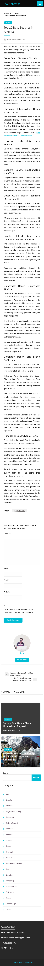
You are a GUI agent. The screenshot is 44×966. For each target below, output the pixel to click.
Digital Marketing (13, 811)
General (9, 852)
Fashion (9, 829)
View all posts (22, 660)
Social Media (11, 886)
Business (9, 806)
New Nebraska (11, 3)
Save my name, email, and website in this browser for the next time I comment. (20, 610)
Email (6, 580)
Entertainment (12, 823)
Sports (8, 898)
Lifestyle (9, 875)
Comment (8, 533)
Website (7, 592)
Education (10, 817)
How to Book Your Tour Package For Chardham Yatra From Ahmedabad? (19, 756)
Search (6, 773)
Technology (11, 904)
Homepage (7, 13)
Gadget (9, 840)
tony (9, 39)
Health (9, 857)
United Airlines (19, 510)
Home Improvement (14, 863)
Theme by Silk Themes (22, 962)
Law (7, 869)
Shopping (10, 881)
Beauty (9, 800)
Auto (8, 794)
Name (6, 568)
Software (10, 892)
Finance (9, 834)
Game (8, 846)
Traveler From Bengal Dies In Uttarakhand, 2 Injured (17, 725)
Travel (16, 13)
